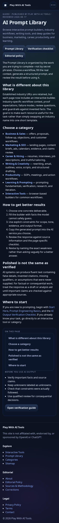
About (8, 478)
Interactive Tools (14, 452)
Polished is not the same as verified (24, 357)
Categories (11, 459)
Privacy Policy (13, 504)
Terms (9, 508)
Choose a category (19, 344)
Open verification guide (21, 407)
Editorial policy (14, 55)
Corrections (12, 489)
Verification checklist (40, 48)
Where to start (17, 365)
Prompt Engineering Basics (25, 311)
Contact (9, 512)
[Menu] (53, 5)
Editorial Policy (13, 482)
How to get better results (23, 349)
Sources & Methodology (19, 486)
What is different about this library (29, 338)
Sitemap (10, 463)
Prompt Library (14, 48)
